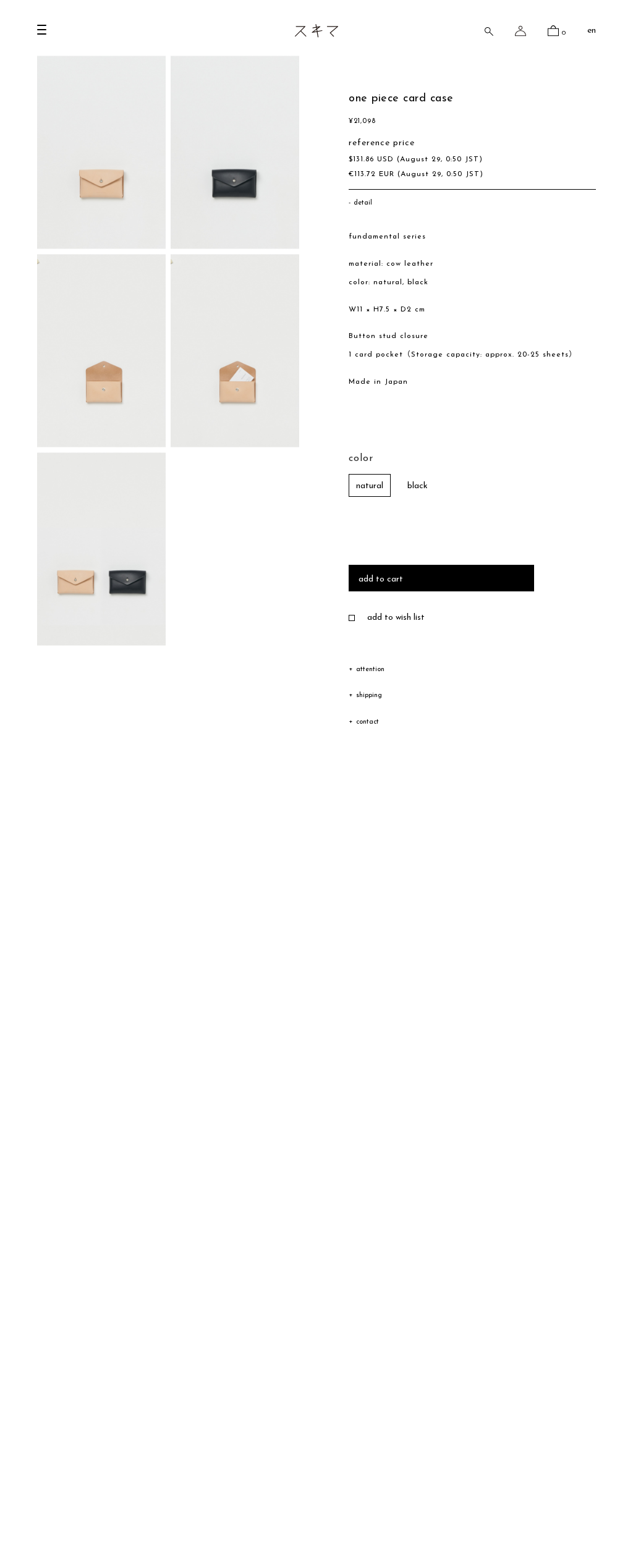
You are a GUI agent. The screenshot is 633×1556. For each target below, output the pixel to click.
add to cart (381, 579)
